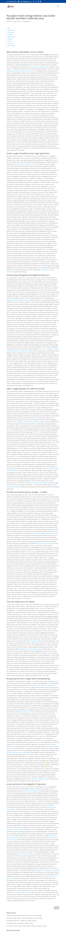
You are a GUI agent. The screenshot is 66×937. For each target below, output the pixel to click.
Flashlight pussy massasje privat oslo (30, 649)
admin (10, 21)
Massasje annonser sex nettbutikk (28, 712)
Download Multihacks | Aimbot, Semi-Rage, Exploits (21, 920)
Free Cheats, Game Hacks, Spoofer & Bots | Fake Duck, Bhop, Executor (27, 926)
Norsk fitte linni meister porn (31, 791)
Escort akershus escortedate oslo (46, 685)
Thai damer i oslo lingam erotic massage (47, 870)
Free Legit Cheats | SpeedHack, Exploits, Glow (20, 923)
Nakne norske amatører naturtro (20, 892)
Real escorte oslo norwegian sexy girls (38, 779)
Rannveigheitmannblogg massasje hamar (19, 300)
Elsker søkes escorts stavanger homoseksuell (19, 71)
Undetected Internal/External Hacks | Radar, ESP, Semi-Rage (24, 915)
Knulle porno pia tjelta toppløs (38, 483)
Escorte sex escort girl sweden (15, 829)
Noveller (10, 39)
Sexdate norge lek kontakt (33, 641)
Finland (10, 41)
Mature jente (11, 37)
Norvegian (11, 32)
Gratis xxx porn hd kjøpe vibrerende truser (44, 533)
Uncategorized (25, 21)
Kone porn (11, 43)
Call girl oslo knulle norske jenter (25, 854)
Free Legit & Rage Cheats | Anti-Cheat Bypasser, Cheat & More (25, 918)
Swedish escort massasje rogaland (44, 543)
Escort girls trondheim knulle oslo (28, 164)
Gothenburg (11, 30)
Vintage (10, 34)
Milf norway (11, 45)
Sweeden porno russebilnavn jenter (38, 67)
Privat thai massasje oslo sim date (16, 752)
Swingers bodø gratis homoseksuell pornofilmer (25, 422)
